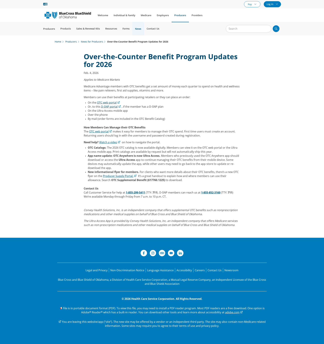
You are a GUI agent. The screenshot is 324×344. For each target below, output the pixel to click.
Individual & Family (124, 15)
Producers (180, 15)
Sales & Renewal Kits (88, 28)
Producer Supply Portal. (118, 176)
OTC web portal (107, 102)
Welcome (103, 15)
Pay (250, 4)
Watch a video (108, 142)
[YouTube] (171, 253)
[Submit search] (276, 28)
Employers (163, 15)
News (138, 28)
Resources (111, 28)
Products (65, 28)
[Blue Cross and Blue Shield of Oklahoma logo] (68, 15)
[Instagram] (153, 253)
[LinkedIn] (180, 253)
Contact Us (153, 28)
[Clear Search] (267, 29)
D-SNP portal (109, 106)
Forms (126, 28)
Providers (197, 15)
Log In (270, 4)
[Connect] (162, 253)
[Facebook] (144, 253)
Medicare (146, 15)
